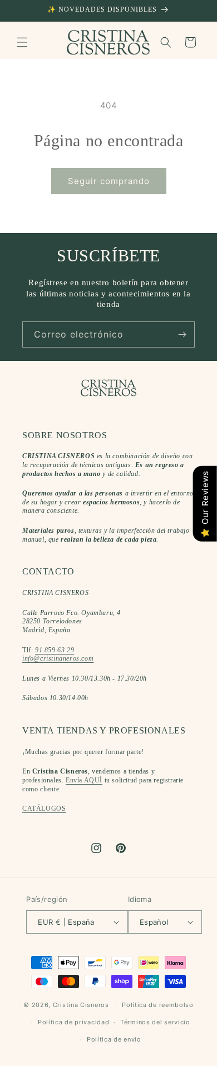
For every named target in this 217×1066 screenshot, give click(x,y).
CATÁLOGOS (44, 808)
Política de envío (114, 1039)
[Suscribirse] (182, 334)
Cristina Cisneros (81, 1005)
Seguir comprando (109, 181)
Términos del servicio (155, 1022)
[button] (22, 42)
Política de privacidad (73, 1022)
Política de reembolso (158, 1005)
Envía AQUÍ (84, 780)
